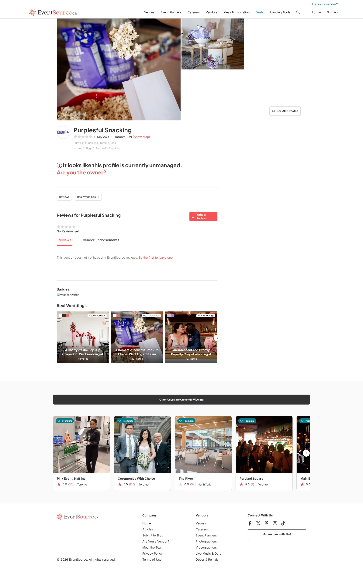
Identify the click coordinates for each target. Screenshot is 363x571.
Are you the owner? (81, 172)
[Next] (217, 337)
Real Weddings (88, 196)
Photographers (206, 541)
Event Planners (171, 12)
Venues (149, 12)
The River (186, 478)
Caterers (194, 12)
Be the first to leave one (156, 257)
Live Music (203, 553)
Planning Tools (280, 12)
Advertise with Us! (277, 534)
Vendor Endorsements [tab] (101, 240)
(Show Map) (141, 137)
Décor (200, 559)
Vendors (211, 12)
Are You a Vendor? (155, 541)
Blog (88, 148)
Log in (316, 12)
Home (77, 148)
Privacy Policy (152, 553)
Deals (260, 12)
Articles (147, 529)
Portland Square (251, 478)
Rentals (213, 559)
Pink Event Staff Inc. (71, 478)
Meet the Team (152, 547)
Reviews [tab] (64, 240)
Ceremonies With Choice (136, 478)
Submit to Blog (152, 535)
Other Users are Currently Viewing (181, 399)
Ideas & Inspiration (236, 12)
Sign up (332, 12)
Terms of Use (151, 559)
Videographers (206, 547)
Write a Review (201, 216)
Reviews (64, 196)
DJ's (218, 553)
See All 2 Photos (287, 111)
